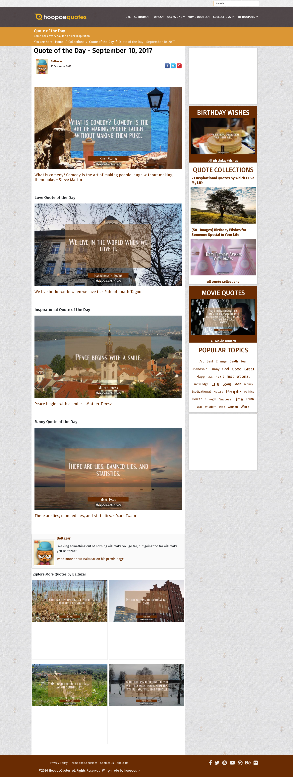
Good (237, 369)
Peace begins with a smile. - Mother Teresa (73, 403)
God (225, 369)
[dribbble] (240, 763)
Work (245, 407)
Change (221, 361)
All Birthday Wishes (223, 161)
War (199, 407)
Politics (249, 391)
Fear (244, 361)
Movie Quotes (198, 17)
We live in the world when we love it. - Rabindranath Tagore (88, 291)
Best (209, 361)
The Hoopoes (245, 17)
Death (233, 361)
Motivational (201, 391)
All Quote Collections (223, 282)
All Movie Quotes (223, 341)
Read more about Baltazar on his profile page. (91, 559)
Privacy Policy (59, 763)
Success (225, 399)
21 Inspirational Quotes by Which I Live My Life (223, 180)
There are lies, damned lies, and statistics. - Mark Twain (85, 515)
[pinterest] (224, 763)
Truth (250, 399)
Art (202, 361)
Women (233, 407)
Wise (222, 407)
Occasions (174, 17)
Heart (219, 376)
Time (238, 399)
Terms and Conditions (83, 763)
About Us (122, 763)
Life (215, 384)
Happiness (204, 377)
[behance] (248, 763)
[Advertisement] (223, 76)
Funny (214, 369)
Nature (218, 391)
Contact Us (107, 763)
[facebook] (210, 763)
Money (248, 384)
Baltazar (56, 61)
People (233, 392)
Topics (157, 17)
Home (127, 17)
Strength (210, 399)
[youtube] (232, 763)
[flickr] (256, 763)
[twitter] (217, 763)
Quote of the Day (101, 42)
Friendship (199, 369)
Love (227, 384)
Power (197, 399)
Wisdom (210, 407)
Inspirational (238, 376)
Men (237, 384)
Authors (140, 17)
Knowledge (200, 384)
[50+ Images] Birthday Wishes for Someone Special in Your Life (219, 232)
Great (249, 369)
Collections (222, 17)
